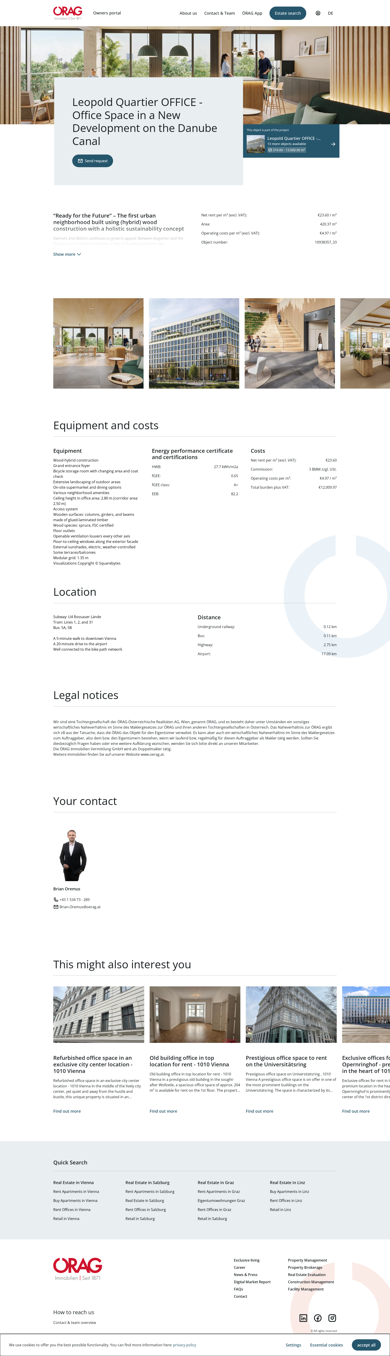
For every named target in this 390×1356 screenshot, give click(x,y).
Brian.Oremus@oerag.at (80, 906)
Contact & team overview (74, 1322)
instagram (332, 1318)
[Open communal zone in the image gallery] (98, 343)
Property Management (307, 1260)
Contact (240, 1296)
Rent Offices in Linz (286, 1200)
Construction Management (311, 1281)
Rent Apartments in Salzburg (149, 1191)
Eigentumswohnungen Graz (221, 1200)
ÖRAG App (252, 13)
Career (239, 1267)
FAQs (238, 1289)
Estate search (288, 13)
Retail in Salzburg (140, 1218)
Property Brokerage (305, 1267)
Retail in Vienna (66, 1218)
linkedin (303, 1318)
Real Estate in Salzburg (144, 1200)
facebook (317, 1318)
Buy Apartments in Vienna (75, 1200)
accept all (366, 1345)
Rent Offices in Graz (214, 1209)
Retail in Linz (280, 1209)
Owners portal (107, 13)
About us (188, 13)
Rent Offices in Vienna (72, 1209)
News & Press (246, 1274)
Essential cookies (326, 1345)
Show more (64, 254)
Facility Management (306, 1289)
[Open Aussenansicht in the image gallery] (194, 343)
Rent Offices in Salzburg (145, 1209)
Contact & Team (219, 13)
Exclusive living (247, 1260)
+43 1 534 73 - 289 (75, 899)
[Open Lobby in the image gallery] (290, 343)
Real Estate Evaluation (307, 1274)
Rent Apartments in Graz (219, 1191)
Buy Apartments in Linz (289, 1191)
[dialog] (195, 1345)
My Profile (318, 13)
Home (67, 13)
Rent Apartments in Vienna (76, 1191)
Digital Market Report (252, 1281)
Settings (293, 1345)
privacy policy (184, 1344)
